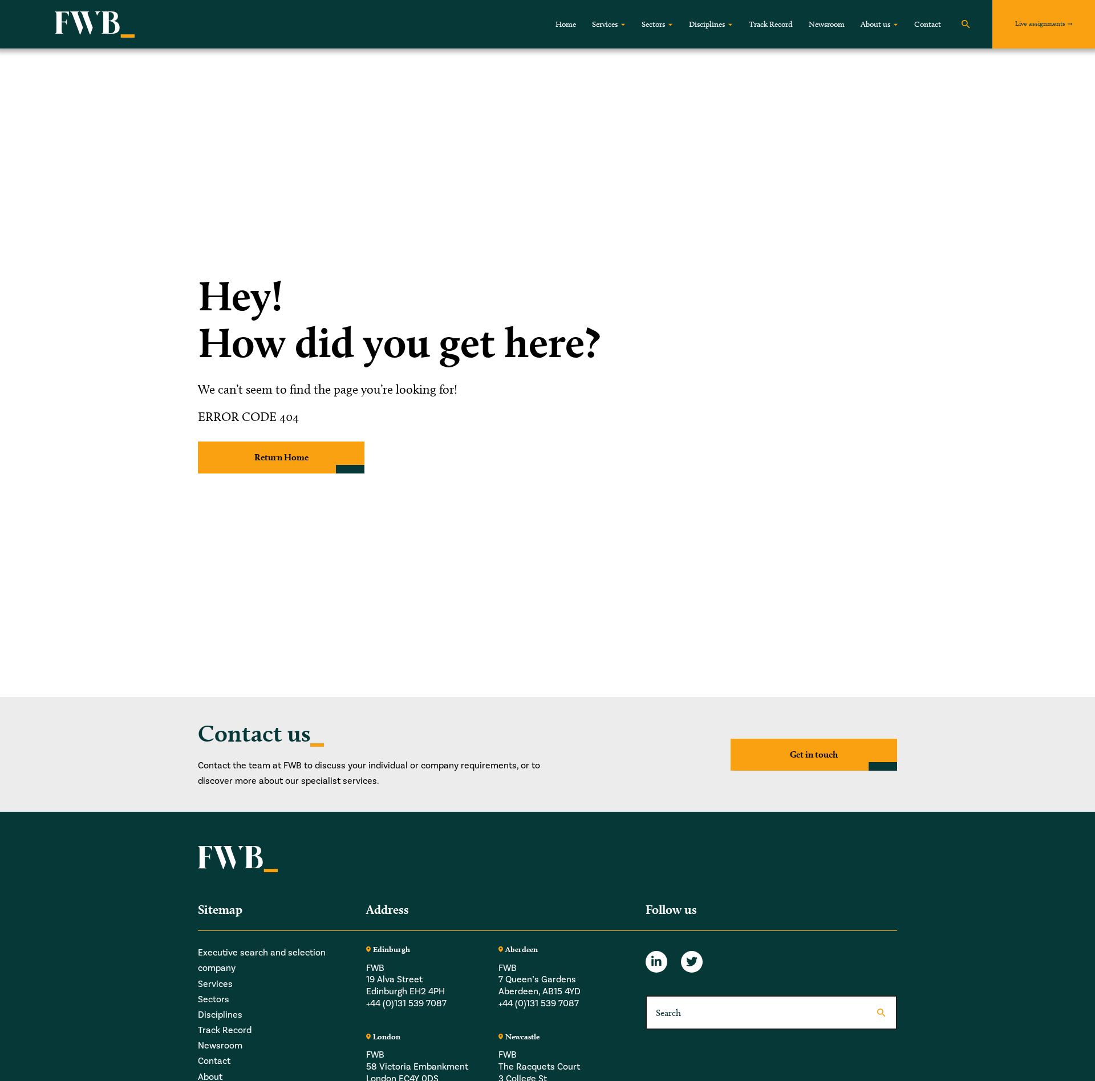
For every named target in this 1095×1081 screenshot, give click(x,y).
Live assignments (1040, 23)
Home (565, 24)
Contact (927, 24)
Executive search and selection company (262, 960)
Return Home (281, 457)
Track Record (771, 24)
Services (605, 24)
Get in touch (814, 754)
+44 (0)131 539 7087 (406, 1003)
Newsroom (827, 24)
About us (875, 24)
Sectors (653, 24)
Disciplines (707, 24)
